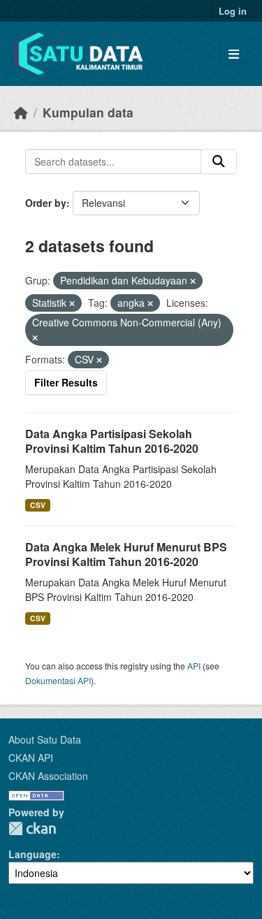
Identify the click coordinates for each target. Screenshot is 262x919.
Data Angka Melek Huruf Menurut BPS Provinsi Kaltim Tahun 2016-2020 (126, 554)
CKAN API (30, 758)
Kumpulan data (88, 112)
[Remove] (193, 281)
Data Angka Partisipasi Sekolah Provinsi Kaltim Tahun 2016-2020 (111, 441)
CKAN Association (48, 776)
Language (32, 854)
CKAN (32, 828)
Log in (233, 10)
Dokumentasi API (58, 680)
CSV (37, 505)
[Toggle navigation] (233, 54)
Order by (45, 203)
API (194, 666)
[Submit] (219, 161)
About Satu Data (44, 739)
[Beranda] (21, 112)
